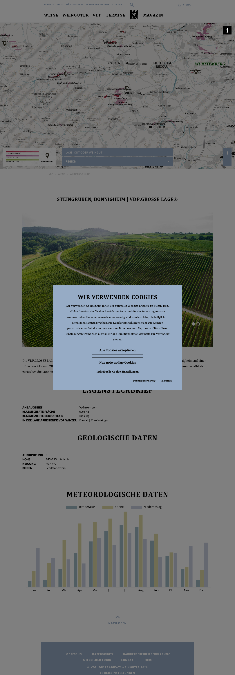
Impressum (166, 380)
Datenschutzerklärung (144, 380)
